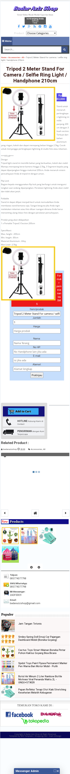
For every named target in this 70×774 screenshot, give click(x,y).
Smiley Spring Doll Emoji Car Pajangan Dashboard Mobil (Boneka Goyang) (39, 638)
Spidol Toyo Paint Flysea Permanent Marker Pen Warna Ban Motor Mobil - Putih (42, 665)
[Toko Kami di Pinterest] (40, 26)
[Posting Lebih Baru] (4, 513)
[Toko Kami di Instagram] (45, 26)
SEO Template (27, 736)
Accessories (36, 449)
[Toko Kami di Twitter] (24, 26)
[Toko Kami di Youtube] (51, 26)
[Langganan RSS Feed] (35, 26)
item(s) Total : (35, 21)
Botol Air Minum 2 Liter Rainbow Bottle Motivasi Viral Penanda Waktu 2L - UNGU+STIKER (40, 679)
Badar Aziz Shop (35, 8)
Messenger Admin (27, 771)
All (44, 449)
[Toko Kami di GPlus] (29, 26)
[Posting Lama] (65, 513)
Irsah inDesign (55, 736)
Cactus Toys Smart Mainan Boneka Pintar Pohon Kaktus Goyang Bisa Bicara (41, 652)
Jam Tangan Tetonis (30, 623)
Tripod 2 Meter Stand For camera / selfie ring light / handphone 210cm (35, 75)
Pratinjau (37, 375)
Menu (8, 41)
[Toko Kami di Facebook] (19, 26)
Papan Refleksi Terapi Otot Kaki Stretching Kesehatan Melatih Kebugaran (42, 691)
